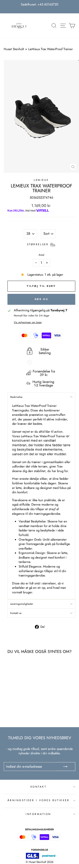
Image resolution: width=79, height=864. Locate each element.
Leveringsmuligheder (21, 604)
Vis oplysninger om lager (28, 322)
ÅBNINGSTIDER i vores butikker (38, 800)
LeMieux (41, 180)
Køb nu (41, 299)
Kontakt (39, 786)
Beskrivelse (16, 397)
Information (38, 814)
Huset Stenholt (14, 49)
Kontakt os (16, 613)
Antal (41, 255)
